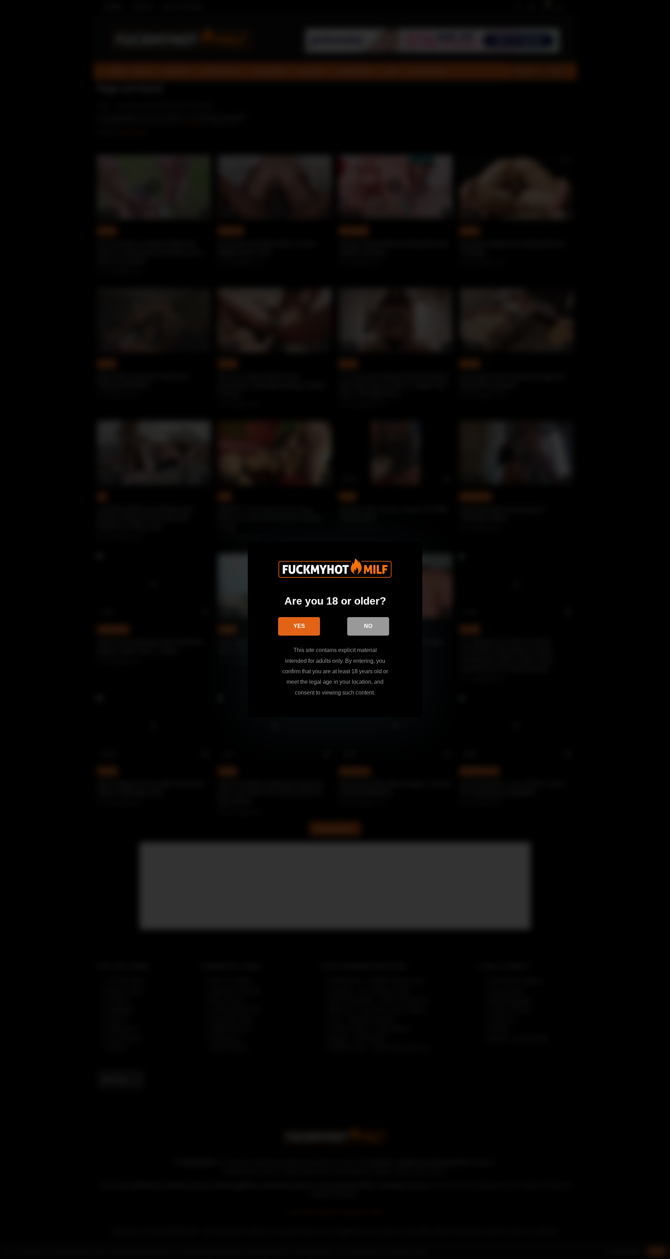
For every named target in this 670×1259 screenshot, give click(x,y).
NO (368, 626)
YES (299, 626)
